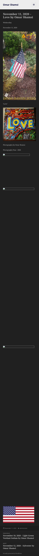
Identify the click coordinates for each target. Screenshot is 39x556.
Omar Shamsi (10, 4)
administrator (23, 528)
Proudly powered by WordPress (12, 553)
